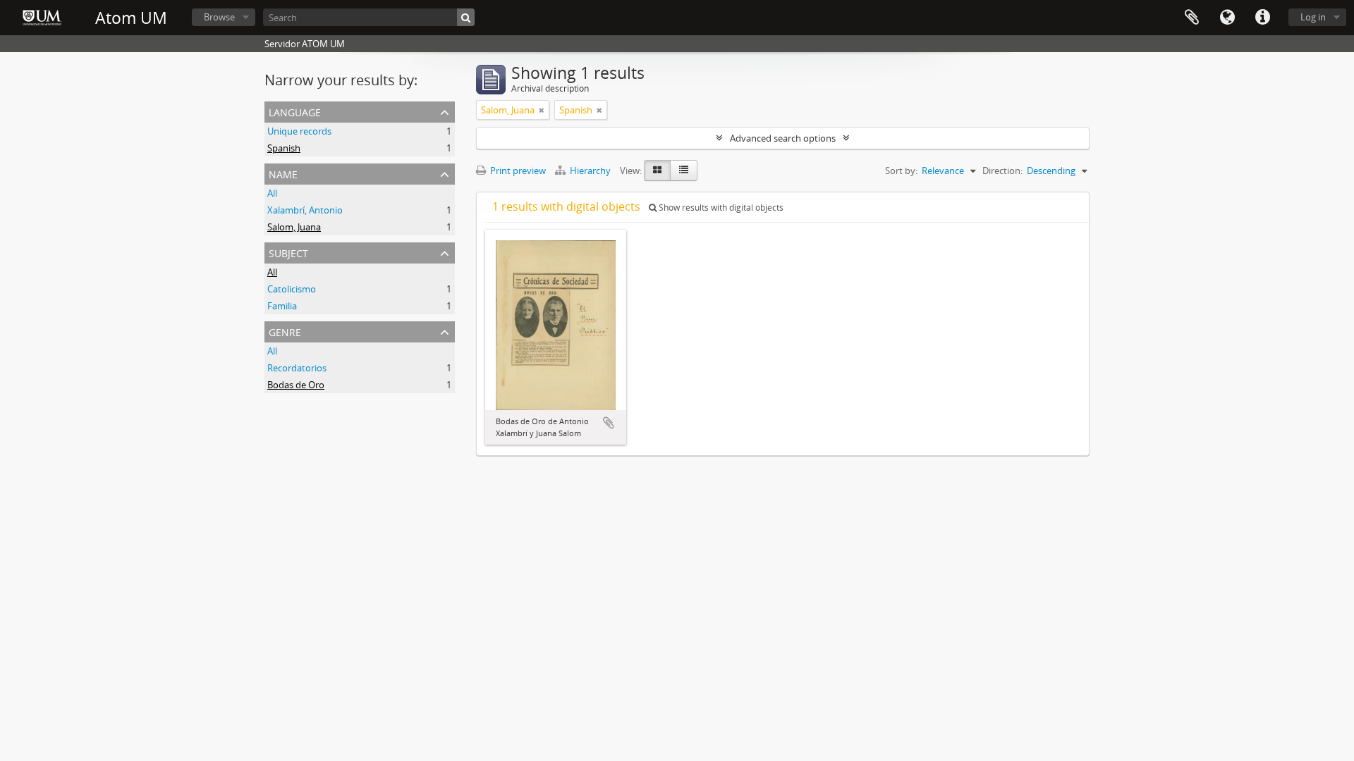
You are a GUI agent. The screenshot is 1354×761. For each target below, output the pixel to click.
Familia (282, 305)
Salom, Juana (294, 227)
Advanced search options (783, 138)
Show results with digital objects (720, 208)
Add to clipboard (609, 423)
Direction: (1002, 170)
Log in (1313, 17)
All (272, 193)
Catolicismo (291, 289)
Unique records (299, 131)
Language (1227, 17)
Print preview (517, 170)
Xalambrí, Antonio (305, 210)
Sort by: (901, 170)
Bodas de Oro (295, 384)
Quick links (1262, 17)
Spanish (283, 148)
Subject (288, 251)
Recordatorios (297, 367)
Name (283, 172)
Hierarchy (590, 170)
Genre (285, 330)
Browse (219, 17)
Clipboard (1191, 17)
